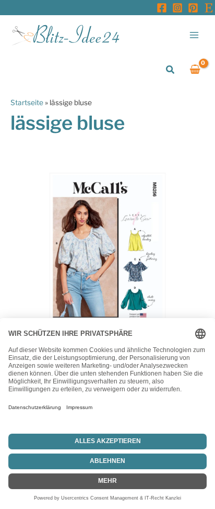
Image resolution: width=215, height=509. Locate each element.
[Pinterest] (193, 8)
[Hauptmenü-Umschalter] (194, 35)
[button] (170, 69)
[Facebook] (162, 8)
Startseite (26, 102)
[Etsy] (209, 8)
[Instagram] (177, 8)
